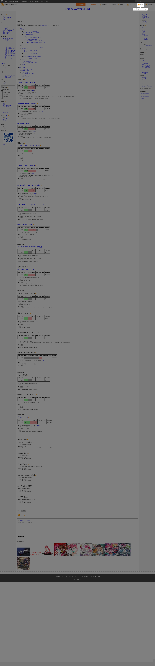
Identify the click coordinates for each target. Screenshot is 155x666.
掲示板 (141, 4)
